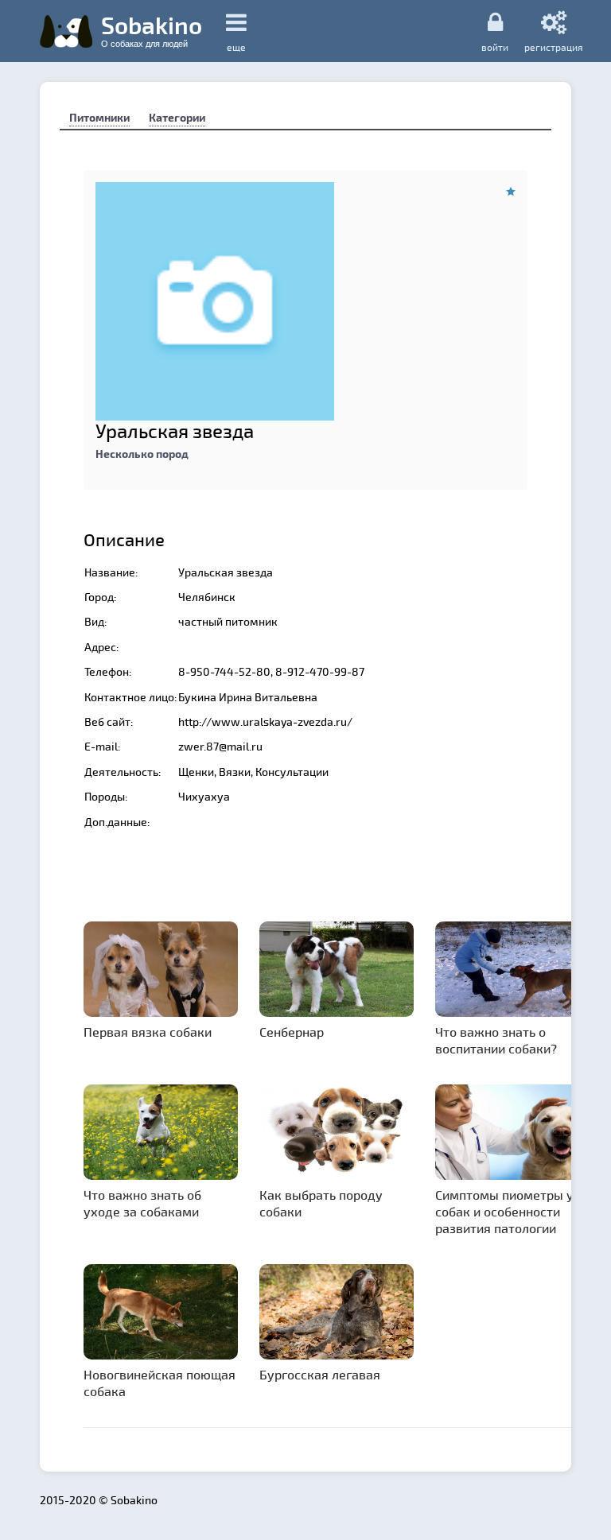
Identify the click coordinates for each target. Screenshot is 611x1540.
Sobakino (151, 29)
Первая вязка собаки (148, 1031)
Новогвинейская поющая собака (159, 1382)
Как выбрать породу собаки (321, 1203)
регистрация (553, 46)
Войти (494, 46)
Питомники (99, 117)
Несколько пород (142, 453)
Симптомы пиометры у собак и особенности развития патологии (504, 1211)
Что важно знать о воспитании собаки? (496, 1040)
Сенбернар (291, 1031)
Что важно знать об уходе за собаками (142, 1203)
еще (236, 46)
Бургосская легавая (319, 1374)
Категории (177, 117)
